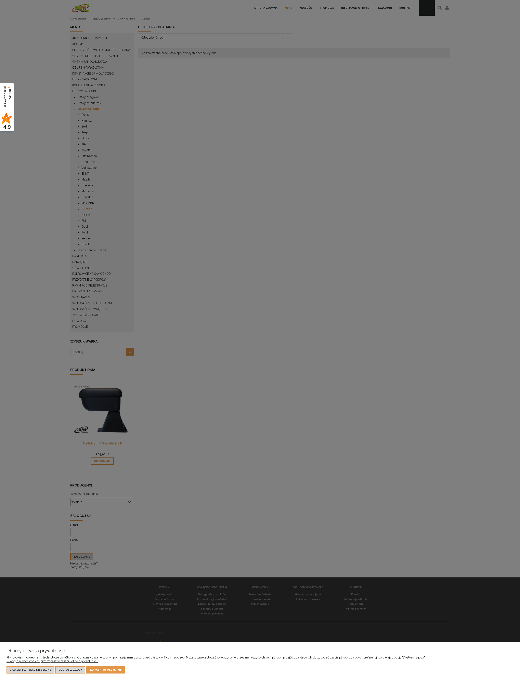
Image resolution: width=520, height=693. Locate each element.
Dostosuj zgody (70, 669)
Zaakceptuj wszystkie (105, 669)
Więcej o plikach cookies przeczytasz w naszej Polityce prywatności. (52, 661)
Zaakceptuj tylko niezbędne (30, 669)
